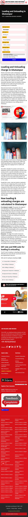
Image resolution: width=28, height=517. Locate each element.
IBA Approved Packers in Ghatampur (9, 273)
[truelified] (18, 347)
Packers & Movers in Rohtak (21, 422)
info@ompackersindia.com (11, 389)
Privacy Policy (14, 508)
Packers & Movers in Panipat (21, 427)
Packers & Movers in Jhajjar (6, 427)
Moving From (6, 27)
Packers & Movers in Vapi (20, 495)
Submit (14, 59)
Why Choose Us (5, 368)
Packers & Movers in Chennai (7, 464)
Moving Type (6, 47)
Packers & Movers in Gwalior (7, 471)
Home (3, 16)
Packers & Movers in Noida (6, 434)
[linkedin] (12, 347)
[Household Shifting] (14, 54)
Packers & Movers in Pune (20, 490)
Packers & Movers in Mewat (6, 422)
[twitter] (10, 347)
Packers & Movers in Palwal (7, 429)
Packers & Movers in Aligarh (21, 451)
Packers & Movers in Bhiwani (21, 429)
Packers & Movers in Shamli (21, 443)
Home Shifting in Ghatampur (8, 264)
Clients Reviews (5, 362)
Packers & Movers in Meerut (21, 434)
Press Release (4, 373)
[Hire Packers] (23, 347)
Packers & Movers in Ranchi (7, 492)
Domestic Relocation (20, 356)
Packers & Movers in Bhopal (21, 458)
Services (19, 508)
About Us (8, 508)
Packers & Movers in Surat (6, 495)
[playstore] (3, 456)
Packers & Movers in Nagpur (7, 488)
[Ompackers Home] (12, 2)
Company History (5, 356)
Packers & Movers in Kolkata (21, 481)
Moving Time (6, 42)
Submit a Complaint (6, 371)
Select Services (6, 52)
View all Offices (5, 409)
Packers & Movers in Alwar (20, 445)
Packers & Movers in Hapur (6, 443)
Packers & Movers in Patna (6, 490)
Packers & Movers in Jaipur (6, 477)
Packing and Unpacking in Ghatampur (10, 276)
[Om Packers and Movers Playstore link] (7, 380)
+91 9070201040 (8, 341)
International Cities (20, 372)
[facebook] (7, 347)
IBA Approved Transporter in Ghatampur (10, 270)
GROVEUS (18, 511)
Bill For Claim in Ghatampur (8, 279)
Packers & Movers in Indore (7, 474)
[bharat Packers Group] (20, 347)
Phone (4, 37)
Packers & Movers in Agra (20, 448)
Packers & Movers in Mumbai (21, 486)
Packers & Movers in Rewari (21, 424)
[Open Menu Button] (26, 2)
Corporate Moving (19, 358)
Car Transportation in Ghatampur (9, 261)
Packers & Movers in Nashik (21, 488)
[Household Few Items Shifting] (14, 55)
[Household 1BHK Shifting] (14, 57)
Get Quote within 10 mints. (12, 514)
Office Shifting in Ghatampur (8, 267)
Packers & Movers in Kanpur (7, 481)
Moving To (5, 32)
